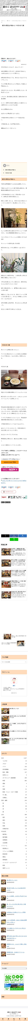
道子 (14, 685)
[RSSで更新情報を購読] (16, 693)
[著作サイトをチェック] (12, 693)
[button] (25, 662)
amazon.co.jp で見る (10, 462)
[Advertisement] (14, 41)
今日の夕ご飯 (8, 172)
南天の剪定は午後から (10, 169)
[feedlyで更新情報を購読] (14, 693)
